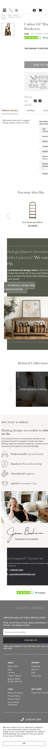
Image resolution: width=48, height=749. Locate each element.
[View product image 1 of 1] (7, 29)
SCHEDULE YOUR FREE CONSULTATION (19, 287)
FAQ (33, 672)
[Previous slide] (8, 216)
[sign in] (34, 10)
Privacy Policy (14, 696)
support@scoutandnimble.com (22, 574)
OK (24, 743)
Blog (10, 669)
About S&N (13, 666)
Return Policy (14, 699)
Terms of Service (15, 693)
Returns (35, 669)
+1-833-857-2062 (16, 570)
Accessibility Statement (13, 703)
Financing (36, 675)
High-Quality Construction (34, 86)
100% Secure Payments (43, 86)
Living (9, 15)
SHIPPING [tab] (31, 110)
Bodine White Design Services (15, 680)
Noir (26, 33)
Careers (11, 672)
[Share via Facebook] (40, 101)
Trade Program (15, 675)
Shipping (35, 666)
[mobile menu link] (4, 11)
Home (3, 15)
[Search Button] (16, 10)
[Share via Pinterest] (35, 101)
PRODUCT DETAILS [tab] (10, 110)
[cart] (40, 10)
